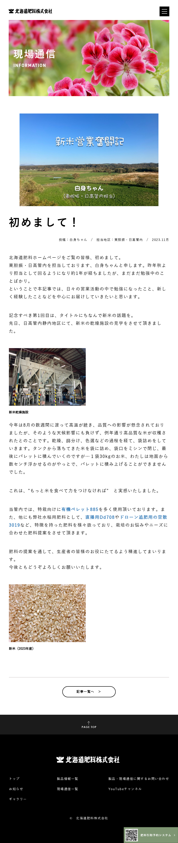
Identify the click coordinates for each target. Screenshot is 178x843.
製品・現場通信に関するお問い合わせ (138, 779)
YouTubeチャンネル (125, 789)
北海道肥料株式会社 (92, 818)
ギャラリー (18, 799)
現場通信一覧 (67, 789)
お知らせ (16, 789)
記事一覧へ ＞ (89, 691)
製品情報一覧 (67, 779)
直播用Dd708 (100, 517)
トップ (14, 779)
